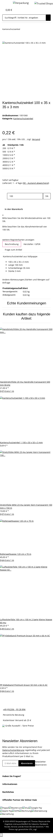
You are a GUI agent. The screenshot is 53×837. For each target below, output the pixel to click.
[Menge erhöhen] (45, 202)
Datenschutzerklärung (13, 750)
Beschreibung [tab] (12, 244)
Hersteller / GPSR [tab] (32, 244)
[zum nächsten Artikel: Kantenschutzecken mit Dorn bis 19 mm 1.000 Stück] (27, 30)
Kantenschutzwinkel (23, 118)
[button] (1, 10)
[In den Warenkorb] (4, 39)
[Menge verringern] (4, 196)
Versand (36, 139)
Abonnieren (27, 763)
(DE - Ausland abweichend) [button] (36, 183)
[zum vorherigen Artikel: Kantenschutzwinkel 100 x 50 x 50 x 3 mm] (22, 30)
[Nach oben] (1, 835)
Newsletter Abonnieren (41, 763)
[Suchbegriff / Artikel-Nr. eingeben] (48, 17)
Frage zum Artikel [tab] (13, 249)
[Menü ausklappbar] (6, 3)
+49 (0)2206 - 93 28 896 (14, 709)
